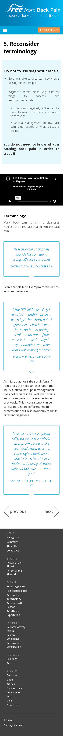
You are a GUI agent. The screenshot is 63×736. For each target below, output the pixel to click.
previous (18, 511)
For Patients (49, 30)
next (48, 511)
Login (8, 720)
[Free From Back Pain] (32, 8)
